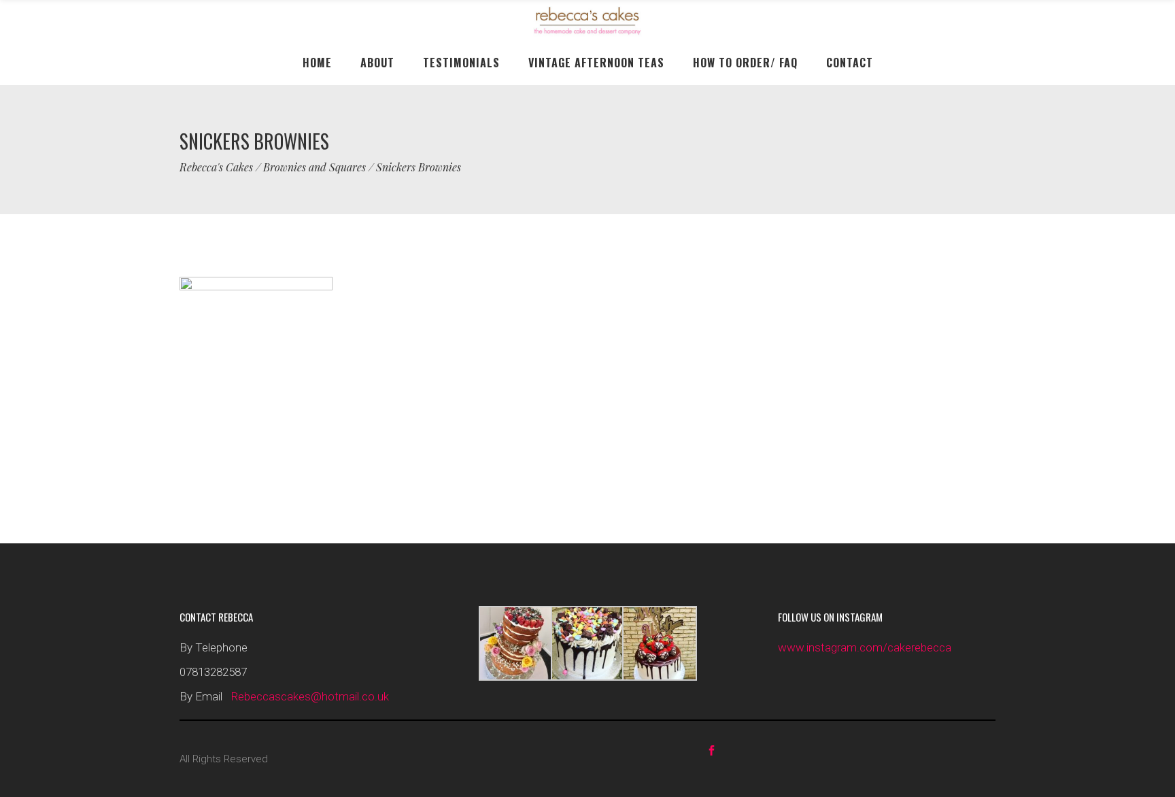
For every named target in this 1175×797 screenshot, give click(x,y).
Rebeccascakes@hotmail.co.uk (310, 696)
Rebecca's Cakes (216, 167)
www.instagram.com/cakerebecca (864, 647)
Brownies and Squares (314, 167)
